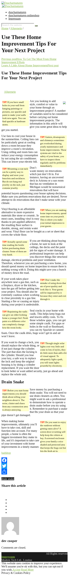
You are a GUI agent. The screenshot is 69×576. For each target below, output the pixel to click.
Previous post (8, 59)
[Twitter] (34, 466)
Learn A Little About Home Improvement (24, 65)
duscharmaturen (17, 12)
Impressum (14, 18)
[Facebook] (34, 460)
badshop (6, 452)
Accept (16, 569)
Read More (27, 569)
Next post (53, 65)
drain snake (7, 478)
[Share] (34, 471)
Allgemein (16, 28)
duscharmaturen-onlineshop (23, 15)
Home (4, 28)
